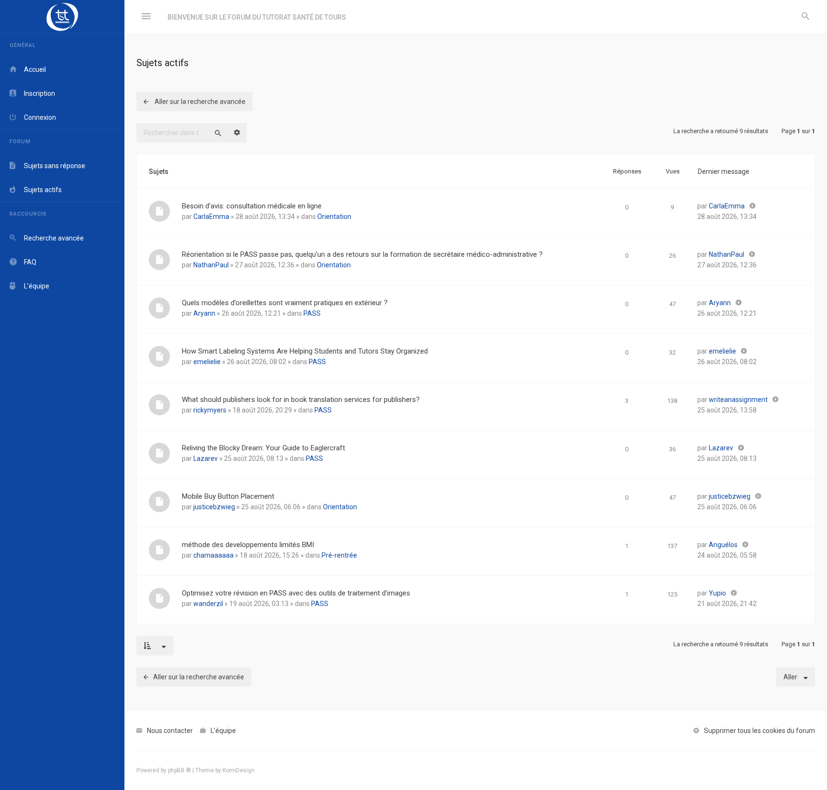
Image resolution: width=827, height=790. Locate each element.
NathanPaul (211, 265)
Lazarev (205, 458)
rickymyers (209, 410)
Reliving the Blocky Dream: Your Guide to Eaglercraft (263, 448)
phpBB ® (179, 770)
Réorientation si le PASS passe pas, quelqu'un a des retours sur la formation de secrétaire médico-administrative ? (362, 254)
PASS (312, 313)
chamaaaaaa (213, 555)
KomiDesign (239, 770)
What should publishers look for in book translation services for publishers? (301, 399)
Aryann (204, 313)
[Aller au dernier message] (752, 206)
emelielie (207, 362)
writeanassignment (738, 399)
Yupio (717, 593)
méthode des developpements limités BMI (248, 544)
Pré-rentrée (339, 555)
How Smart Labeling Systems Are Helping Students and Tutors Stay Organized (305, 351)
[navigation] (62, 395)
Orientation (334, 216)
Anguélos (723, 545)
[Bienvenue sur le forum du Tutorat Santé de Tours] (62, 17)
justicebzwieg (214, 507)
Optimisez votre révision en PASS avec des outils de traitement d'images (296, 593)
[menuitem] (805, 17)
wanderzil (208, 603)
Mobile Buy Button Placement (228, 496)
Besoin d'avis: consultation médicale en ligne (252, 206)
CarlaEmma (211, 216)
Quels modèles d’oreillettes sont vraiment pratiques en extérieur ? (285, 302)
